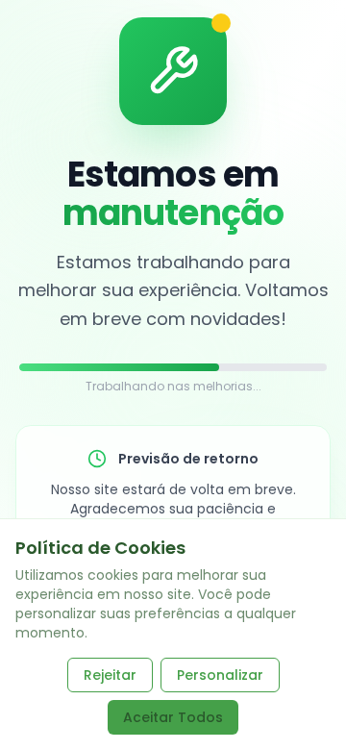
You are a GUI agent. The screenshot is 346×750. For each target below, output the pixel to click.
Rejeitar (110, 675)
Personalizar (220, 675)
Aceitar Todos (173, 717)
